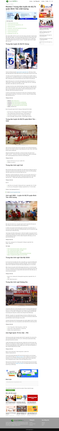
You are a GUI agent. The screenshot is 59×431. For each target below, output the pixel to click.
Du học (43, 1)
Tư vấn (47, 1)
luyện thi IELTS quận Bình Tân (22, 72)
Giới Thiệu (31, 422)
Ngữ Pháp (43, 422)
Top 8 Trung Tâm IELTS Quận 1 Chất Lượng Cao (16, 248)
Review (31, 1)
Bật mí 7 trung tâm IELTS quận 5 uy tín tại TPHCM (17, 254)
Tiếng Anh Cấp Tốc (20, 356)
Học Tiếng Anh (36, 1)
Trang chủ (8, 4)
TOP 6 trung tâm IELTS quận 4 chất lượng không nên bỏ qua (19, 253)
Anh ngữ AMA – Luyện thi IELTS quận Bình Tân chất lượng (16, 28)
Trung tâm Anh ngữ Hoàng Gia (12, 31)
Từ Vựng (43, 423)
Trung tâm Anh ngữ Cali (11, 26)
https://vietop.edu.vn (15, 100)
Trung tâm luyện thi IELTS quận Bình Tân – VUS (15, 24)
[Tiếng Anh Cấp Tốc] (12, 1)
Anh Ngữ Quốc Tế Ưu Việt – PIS (12, 33)
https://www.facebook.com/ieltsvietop (19, 102)
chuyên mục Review (19, 363)
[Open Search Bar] (50, 1)
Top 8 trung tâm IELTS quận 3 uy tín (14, 251)
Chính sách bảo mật (32, 423)
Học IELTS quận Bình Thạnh (15, 192)
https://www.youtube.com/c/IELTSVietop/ (19, 105)
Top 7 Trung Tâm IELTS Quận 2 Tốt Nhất (15, 250)
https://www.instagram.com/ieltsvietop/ (19, 103)
